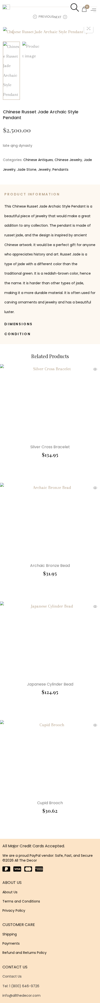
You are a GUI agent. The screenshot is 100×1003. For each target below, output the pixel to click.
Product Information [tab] (32, 194)
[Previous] (12, 32)
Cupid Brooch (50, 803)
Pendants (60, 169)
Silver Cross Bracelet (50, 447)
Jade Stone (26, 169)
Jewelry (44, 169)
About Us (9, 892)
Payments (11, 943)
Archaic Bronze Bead (50, 565)
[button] (93, 10)
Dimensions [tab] (18, 324)
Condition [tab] (17, 334)
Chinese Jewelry (68, 159)
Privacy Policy (13, 910)
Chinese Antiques (38, 159)
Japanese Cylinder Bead (50, 684)
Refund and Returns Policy (24, 952)
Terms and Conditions (21, 901)
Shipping (9, 934)
